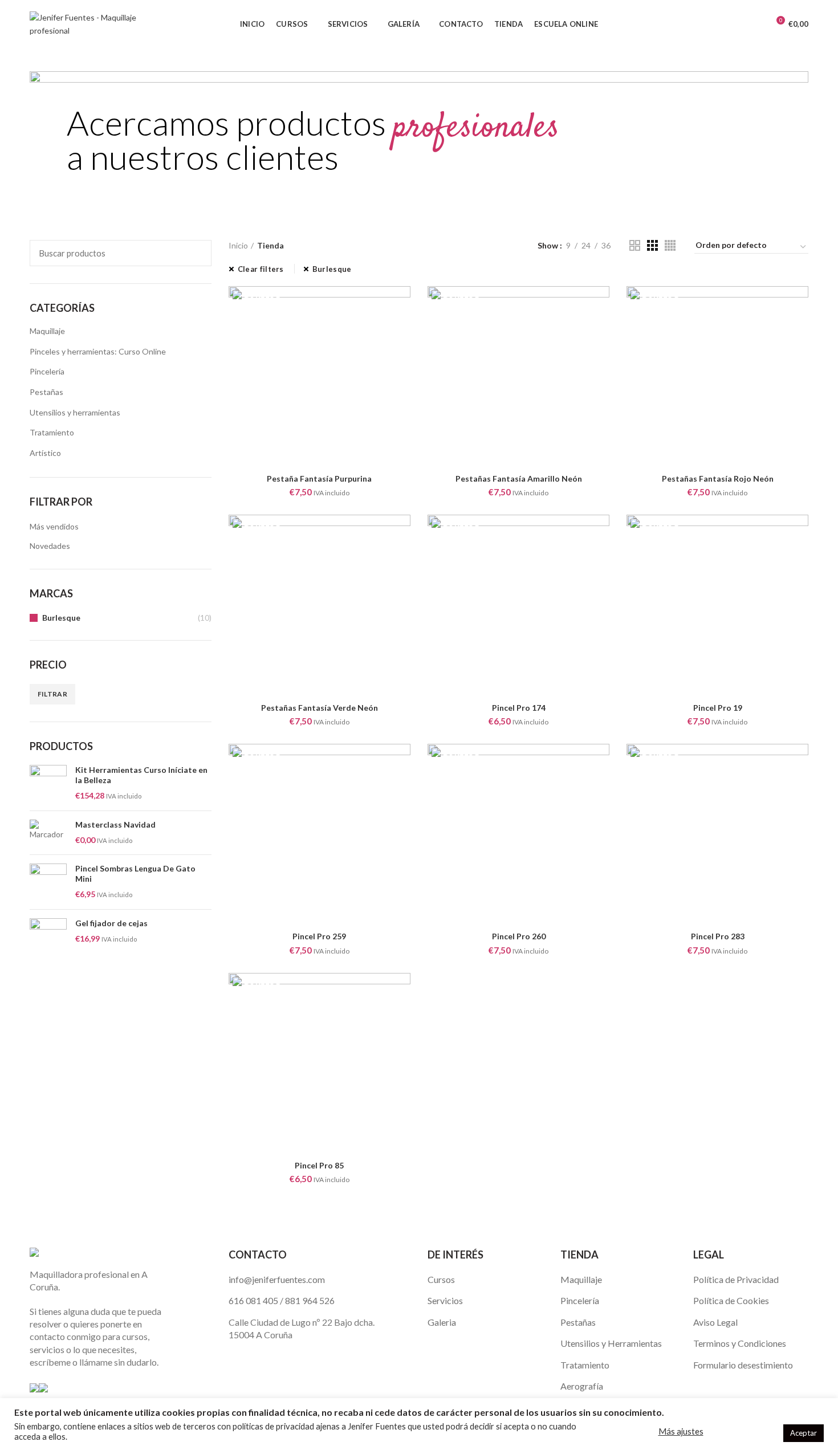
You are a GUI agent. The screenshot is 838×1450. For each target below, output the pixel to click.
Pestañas (46, 392)
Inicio (238, 245)
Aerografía (581, 1385)
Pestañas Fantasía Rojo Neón (718, 478)
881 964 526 (310, 1300)
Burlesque (61, 617)
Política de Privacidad (736, 1279)
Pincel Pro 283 (718, 936)
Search (196, 253)
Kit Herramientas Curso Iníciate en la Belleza (141, 775)
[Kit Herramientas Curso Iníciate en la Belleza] (48, 783)
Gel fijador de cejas (111, 923)
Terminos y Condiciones (739, 1343)
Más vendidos (54, 526)
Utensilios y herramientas (75, 412)
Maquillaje (47, 331)
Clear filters (261, 269)
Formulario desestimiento (743, 1364)
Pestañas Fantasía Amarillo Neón (518, 478)
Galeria (442, 1322)
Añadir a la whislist (402, 304)
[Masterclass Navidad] (48, 833)
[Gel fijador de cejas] (48, 936)
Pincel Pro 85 (319, 1165)
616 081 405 (253, 1300)
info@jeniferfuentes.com (277, 1279)
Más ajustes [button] (680, 1431)
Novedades (50, 546)
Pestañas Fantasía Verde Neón (319, 707)
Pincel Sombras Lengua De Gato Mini (135, 873)
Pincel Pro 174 (519, 707)
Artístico (45, 453)
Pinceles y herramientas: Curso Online (98, 351)
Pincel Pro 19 (717, 707)
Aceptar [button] (803, 1432)
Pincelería (47, 371)
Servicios (445, 1300)
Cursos (441, 1279)
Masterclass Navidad (115, 824)
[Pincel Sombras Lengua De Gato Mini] (48, 882)
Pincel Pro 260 (519, 936)
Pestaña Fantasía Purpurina (319, 478)
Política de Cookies (731, 1300)
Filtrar (52, 694)
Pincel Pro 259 (319, 936)
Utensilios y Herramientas (611, 1343)
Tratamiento (52, 432)
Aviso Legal (715, 1322)
